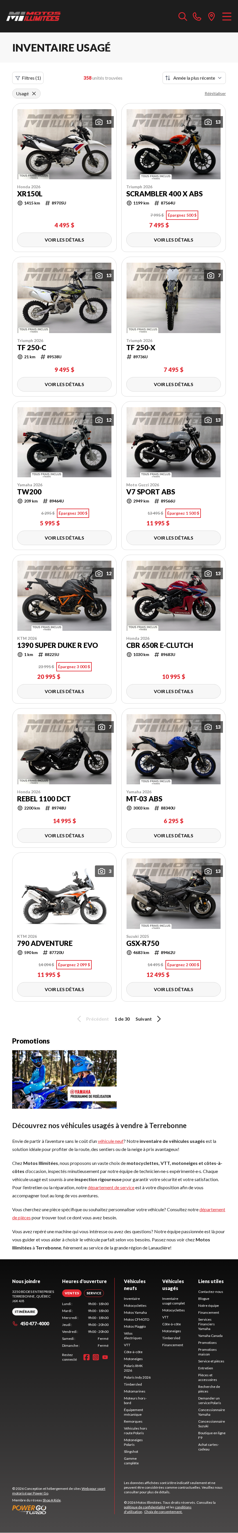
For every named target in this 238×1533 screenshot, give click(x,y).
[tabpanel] (85, 1325)
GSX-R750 (142, 943)
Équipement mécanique (133, 1412)
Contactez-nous (210, 1291)
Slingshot (131, 1451)
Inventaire (132, 1298)
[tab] (72, 1293)
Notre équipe (208, 1305)
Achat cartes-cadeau (208, 1446)
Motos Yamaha (135, 1312)
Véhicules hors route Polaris (135, 1430)
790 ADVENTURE (45, 943)
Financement (172, 1345)
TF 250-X (140, 347)
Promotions (207, 1342)
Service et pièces (211, 1361)
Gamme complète (131, 1460)
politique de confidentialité (144, 1507)
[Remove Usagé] (34, 93)
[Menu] (226, 16)
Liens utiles (211, 1281)
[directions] (211, 16)
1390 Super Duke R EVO (57, 645)
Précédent (97, 1019)
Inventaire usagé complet (173, 1300)
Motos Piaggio (135, 1326)
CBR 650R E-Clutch (159, 645)
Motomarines (134, 1391)
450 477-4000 (34, 1323)
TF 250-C (31, 347)
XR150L (29, 194)
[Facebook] (86, 1357)
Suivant (144, 1019)
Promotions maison (207, 1351)
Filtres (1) (31, 78)
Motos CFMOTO (136, 1319)
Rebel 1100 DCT (44, 799)
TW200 (29, 492)
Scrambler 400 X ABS (164, 194)
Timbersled (133, 1384)
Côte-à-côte (133, 1352)
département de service (111, 1187)
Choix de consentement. (163, 1512)
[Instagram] (95, 1357)
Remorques (133, 1421)
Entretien (205, 1368)
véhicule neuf (111, 1141)
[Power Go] (63, 1509)
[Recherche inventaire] (182, 16)
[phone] (197, 16)
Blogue (203, 1298)
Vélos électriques (133, 1335)
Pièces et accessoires (207, 1377)
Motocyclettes (135, 1305)
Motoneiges (133, 1359)
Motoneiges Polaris (133, 1442)
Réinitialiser (215, 93)
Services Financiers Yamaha (206, 1324)
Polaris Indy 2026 (137, 1377)
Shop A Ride (52, 1500)
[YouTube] (105, 1357)
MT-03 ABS (144, 799)
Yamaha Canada (210, 1335)
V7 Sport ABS (150, 492)
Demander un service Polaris (209, 1400)
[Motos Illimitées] (34, 16)
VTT (127, 1345)
